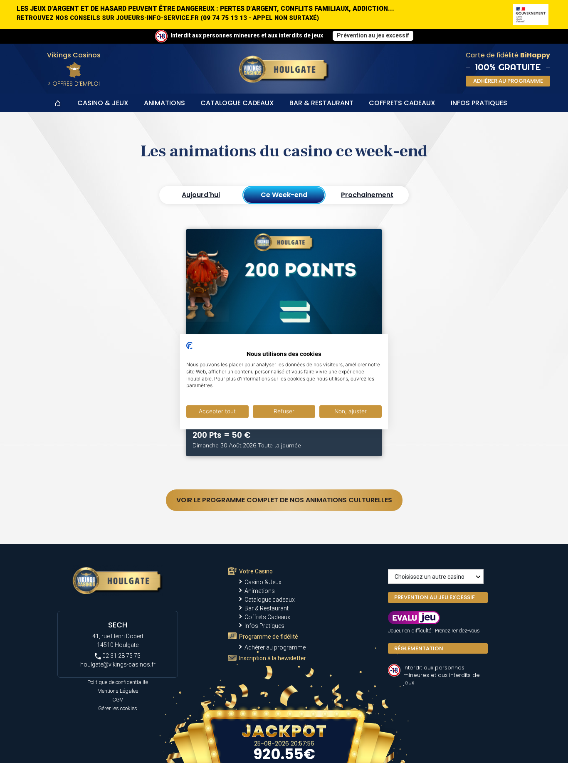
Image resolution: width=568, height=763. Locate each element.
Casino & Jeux (102, 103)
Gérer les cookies (117, 708)
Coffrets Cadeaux (402, 103)
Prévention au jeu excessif (373, 35)
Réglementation (418, 648)
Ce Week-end (284, 195)
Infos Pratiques (479, 103)
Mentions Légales (117, 691)
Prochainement (367, 195)
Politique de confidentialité (117, 682)
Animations (164, 103)
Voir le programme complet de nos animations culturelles (284, 500)
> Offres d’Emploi (74, 83)
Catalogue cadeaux (237, 103)
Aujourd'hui (201, 195)
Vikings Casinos (74, 55)
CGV (117, 699)
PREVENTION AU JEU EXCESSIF (434, 597)
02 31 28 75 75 (121, 655)
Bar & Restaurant (321, 103)
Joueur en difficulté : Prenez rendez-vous (434, 630)
